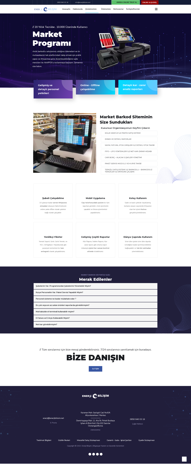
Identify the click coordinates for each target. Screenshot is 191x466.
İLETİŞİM (95, 369)
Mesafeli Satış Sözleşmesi (88, 440)
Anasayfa (66, 9)
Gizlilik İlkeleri (64, 440)
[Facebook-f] (93, 454)
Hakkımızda (78, 9)
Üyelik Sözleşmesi (146, 440)
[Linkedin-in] (97, 454)
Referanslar (118, 9)
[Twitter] (90, 454)
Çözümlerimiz (91, 9)
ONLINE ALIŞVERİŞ (149, 2)
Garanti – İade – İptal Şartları (119, 440)
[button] (125, 2)
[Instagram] (101, 454)
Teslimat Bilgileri (43, 440)
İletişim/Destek (133, 9)
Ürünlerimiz (106, 9)
